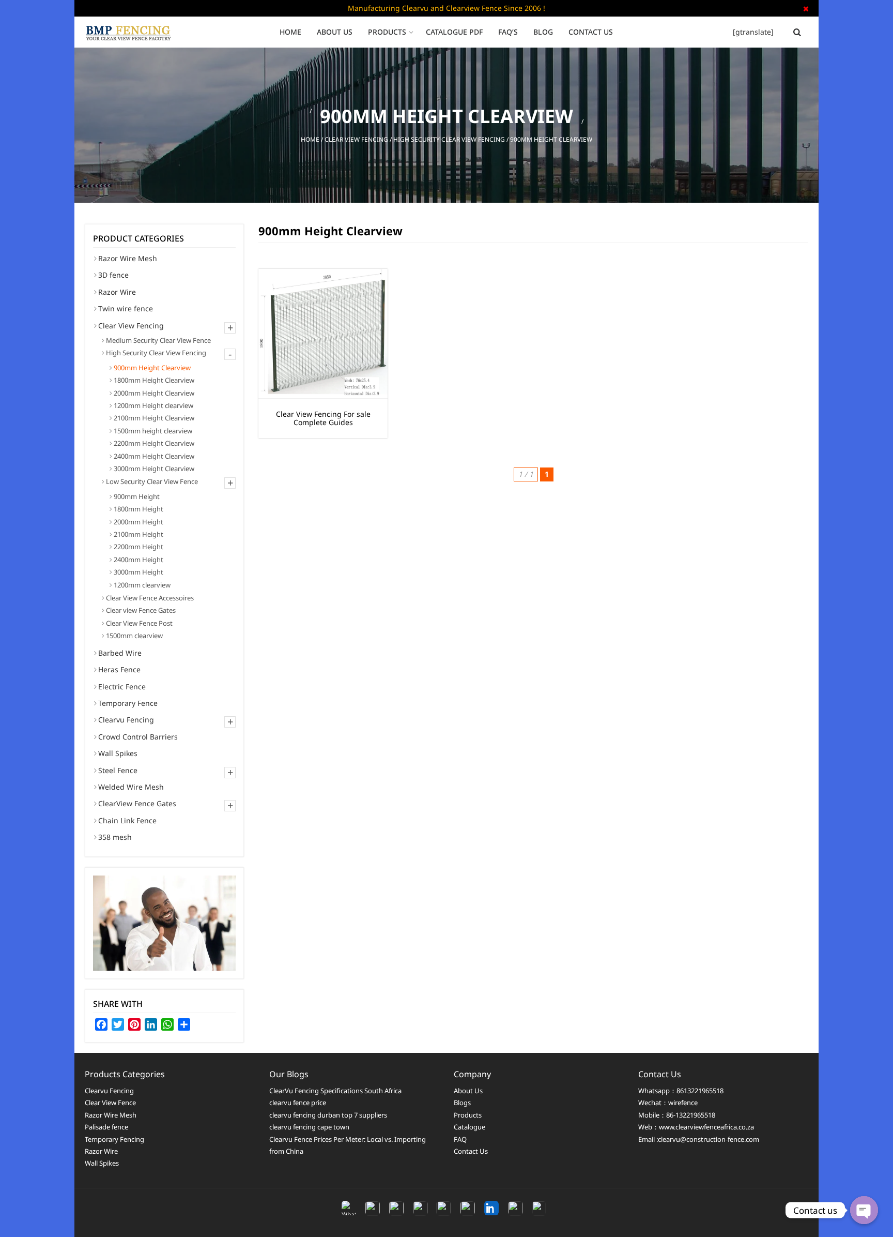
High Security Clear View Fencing (449, 139)
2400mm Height (138, 559)
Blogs (462, 1102)
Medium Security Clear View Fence (158, 340)
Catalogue (469, 1127)
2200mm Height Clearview (154, 443)
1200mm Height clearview (153, 405)
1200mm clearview (142, 585)
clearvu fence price (297, 1102)
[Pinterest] (539, 1208)
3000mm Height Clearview (154, 468)
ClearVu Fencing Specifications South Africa (335, 1090)
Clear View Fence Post (139, 623)
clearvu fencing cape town (309, 1127)
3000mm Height (138, 572)
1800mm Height (138, 509)
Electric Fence (122, 686)
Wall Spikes (117, 753)
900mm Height (137, 496)
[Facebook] (372, 1208)
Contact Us (590, 32)
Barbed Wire (120, 653)
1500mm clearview (134, 635)
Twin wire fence (125, 308)
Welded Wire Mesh (131, 787)
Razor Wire (117, 292)
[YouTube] (467, 1208)
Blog (543, 32)
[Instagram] (396, 1208)
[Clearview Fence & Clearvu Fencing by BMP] (131, 32)
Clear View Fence (110, 1102)
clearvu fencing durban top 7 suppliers (328, 1115)
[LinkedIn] (491, 1208)
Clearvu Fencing (126, 720)
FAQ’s (508, 32)
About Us (334, 32)
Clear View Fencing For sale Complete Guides (323, 419)
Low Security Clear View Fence (152, 481)
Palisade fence (106, 1127)
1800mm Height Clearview (154, 380)
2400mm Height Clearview (154, 456)
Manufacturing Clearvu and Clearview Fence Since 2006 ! (446, 8)
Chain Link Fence (127, 820)
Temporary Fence (128, 703)
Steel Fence (117, 770)
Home (290, 32)
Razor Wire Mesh (127, 258)
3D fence (113, 275)
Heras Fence (119, 669)
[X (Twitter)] (420, 1208)
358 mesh (115, 837)
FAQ (460, 1139)
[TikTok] (444, 1208)
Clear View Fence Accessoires (150, 597)
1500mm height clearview (153, 430)
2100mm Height (138, 534)
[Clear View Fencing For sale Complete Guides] (323, 333)
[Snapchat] (515, 1208)
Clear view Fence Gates (141, 610)
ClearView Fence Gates (137, 803)
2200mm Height (138, 546)
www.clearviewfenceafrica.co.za (706, 1127)
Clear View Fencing (356, 139)
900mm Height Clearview (152, 367)
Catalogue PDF (454, 32)
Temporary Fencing (114, 1139)
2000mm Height (138, 521)
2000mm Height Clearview (154, 393)
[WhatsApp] (349, 1208)
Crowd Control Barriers (138, 737)
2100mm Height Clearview (154, 418)
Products (387, 32)
